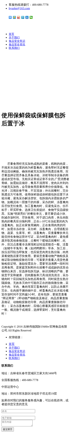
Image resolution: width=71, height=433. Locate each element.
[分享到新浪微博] (18, 17)
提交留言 (7, 429)
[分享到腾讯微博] (22, 17)
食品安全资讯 (17, 44)
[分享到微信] (31, 17)
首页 (11, 34)
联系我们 (14, 47)
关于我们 (14, 37)
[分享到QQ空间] (14, 17)
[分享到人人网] (27, 17)
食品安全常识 (17, 41)
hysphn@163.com (19, 8)
